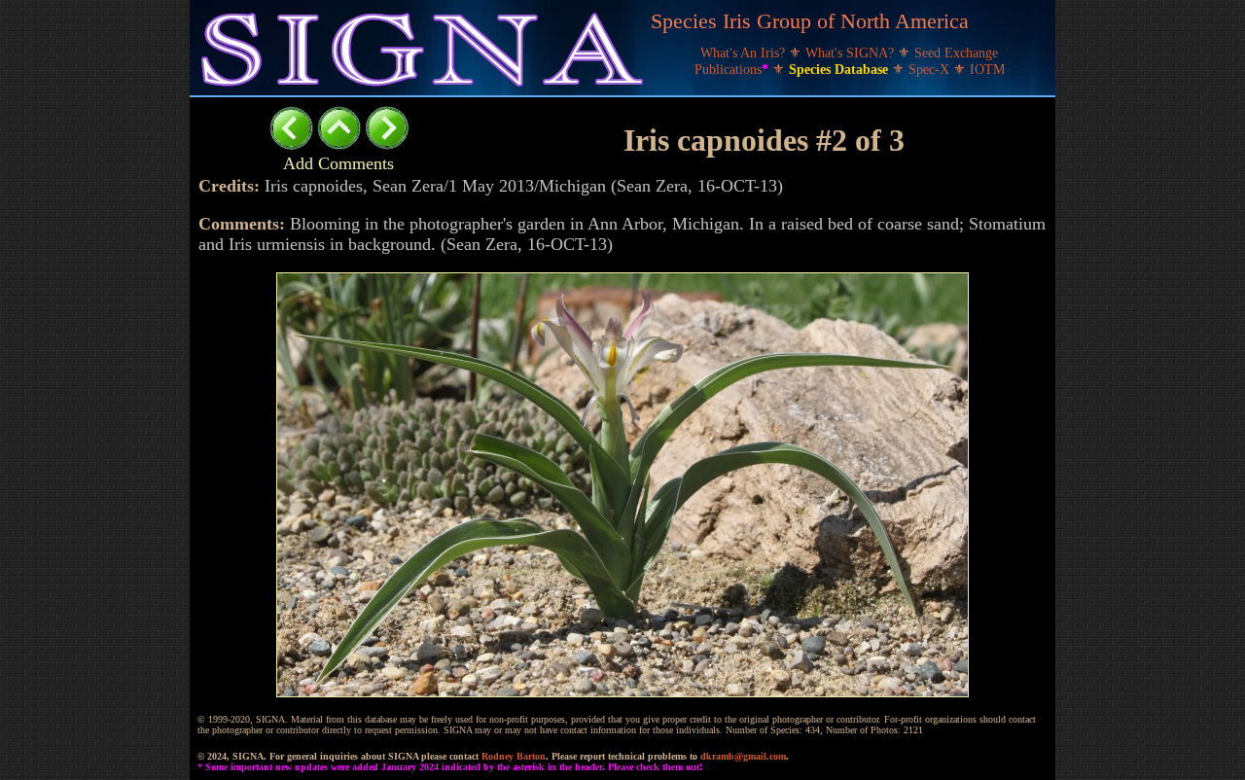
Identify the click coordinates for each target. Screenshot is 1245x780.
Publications (731, 69)
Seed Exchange (956, 53)
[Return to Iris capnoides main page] (339, 144)
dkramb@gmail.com (743, 756)
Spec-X (930, 69)
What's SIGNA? (851, 53)
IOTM (987, 69)
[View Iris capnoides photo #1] (291, 144)
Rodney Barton (513, 756)
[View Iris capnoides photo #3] (387, 144)
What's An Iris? (744, 53)
